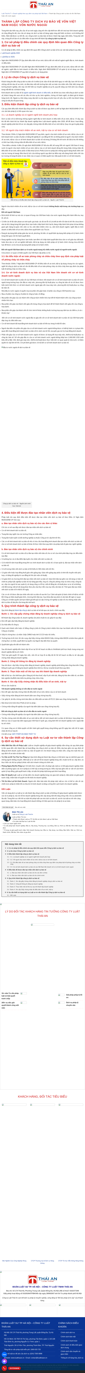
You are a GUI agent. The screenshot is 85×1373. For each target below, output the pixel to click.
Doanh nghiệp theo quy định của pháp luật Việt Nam (30, 13)
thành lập (18, 610)
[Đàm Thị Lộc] (7, 816)
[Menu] (3, 4)
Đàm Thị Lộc (17, 812)
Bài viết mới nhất (20, 807)
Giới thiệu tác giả (8, 807)
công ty (24, 610)
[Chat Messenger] (4, 1361)
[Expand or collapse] (81, 844)
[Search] (82, 5)
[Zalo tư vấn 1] (4, 1354)
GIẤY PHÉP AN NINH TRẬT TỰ (24, 734)
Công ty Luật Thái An (26, 814)
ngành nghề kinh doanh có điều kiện (37, 93)
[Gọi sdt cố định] (4, 1368)
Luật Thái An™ (6, 13)
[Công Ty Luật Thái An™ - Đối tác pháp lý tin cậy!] (41, 4)
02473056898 (14, 1368)
